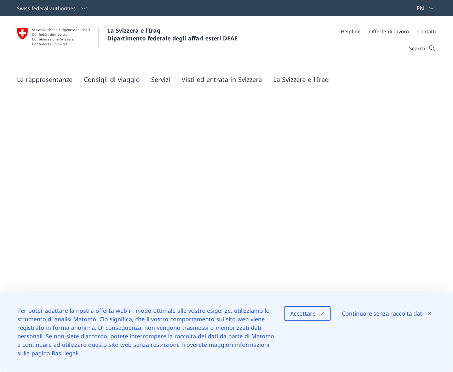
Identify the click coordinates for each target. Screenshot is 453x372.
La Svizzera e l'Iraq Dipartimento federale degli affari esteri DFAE (172, 34)
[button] (44, 79)
